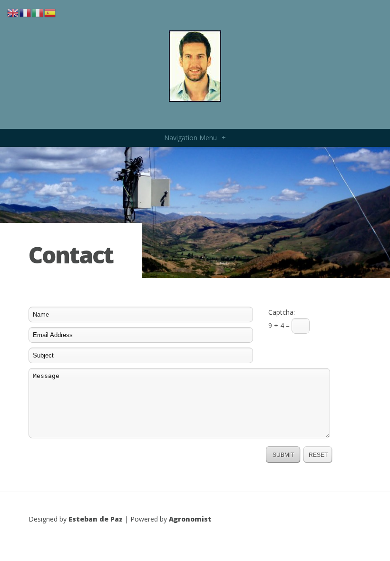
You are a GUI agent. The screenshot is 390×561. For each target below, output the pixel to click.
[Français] (26, 12)
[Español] (50, 12)
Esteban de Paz (95, 518)
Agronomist (190, 518)
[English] (13, 12)
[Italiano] (38, 12)
